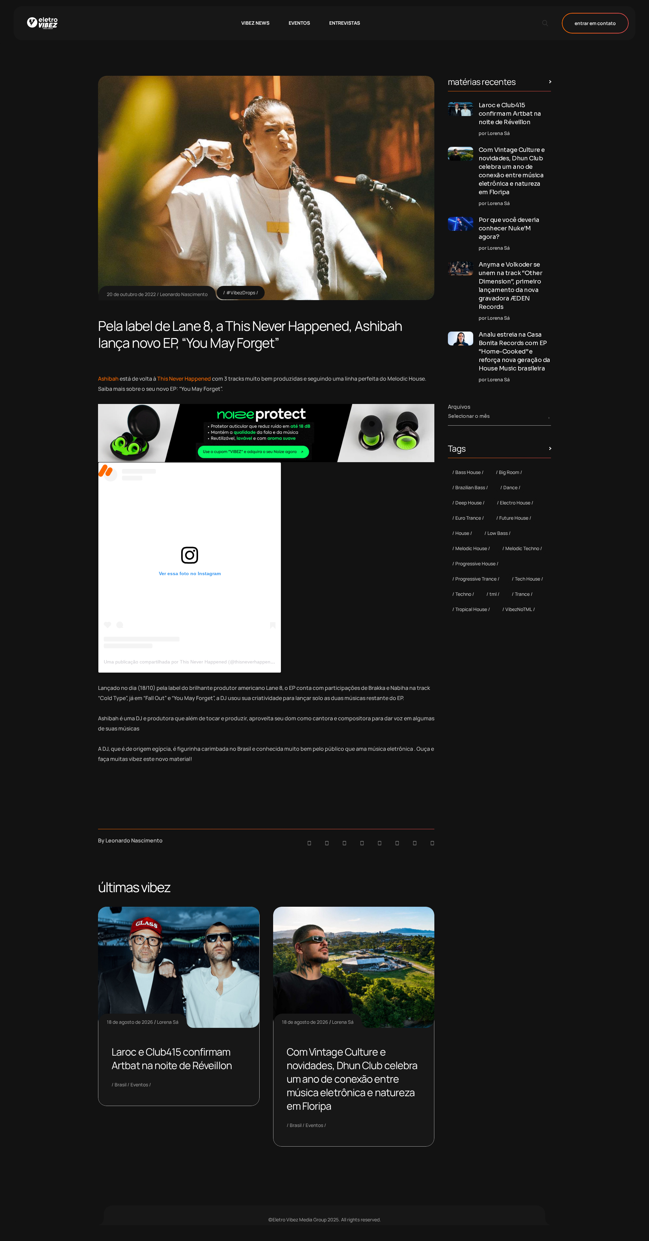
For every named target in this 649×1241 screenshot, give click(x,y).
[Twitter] (415, 843)
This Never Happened (184, 378)
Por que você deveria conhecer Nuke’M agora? (509, 228)
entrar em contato (595, 23)
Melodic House (471, 548)
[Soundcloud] (309, 843)
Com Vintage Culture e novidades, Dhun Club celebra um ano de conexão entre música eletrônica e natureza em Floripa (352, 1079)
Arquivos (459, 406)
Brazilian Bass (470, 487)
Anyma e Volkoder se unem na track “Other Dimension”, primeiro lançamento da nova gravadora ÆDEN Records (510, 286)
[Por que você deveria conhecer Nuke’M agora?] (460, 224)
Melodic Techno (522, 548)
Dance (510, 487)
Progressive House (475, 563)
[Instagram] (380, 843)
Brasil (120, 1084)
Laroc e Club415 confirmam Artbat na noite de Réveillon (172, 1058)
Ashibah (108, 378)
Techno (463, 594)
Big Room (509, 472)
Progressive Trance (476, 579)
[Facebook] (344, 843)
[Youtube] (432, 843)
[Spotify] (327, 843)
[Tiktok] (397, 843)
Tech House (527, 579)
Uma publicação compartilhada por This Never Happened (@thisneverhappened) (191, 661)
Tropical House (471, 609)
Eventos (139, 1084)
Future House (513, 518)
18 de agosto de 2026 (130, 1022)
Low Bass (497, 533)
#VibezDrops (240, 292)
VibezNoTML (518, 609)
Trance (522, 594)
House (462, 533)
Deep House (468, 502)
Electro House (515, 502)
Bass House (468, 472)
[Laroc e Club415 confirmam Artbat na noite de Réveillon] (460, 109)
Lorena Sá (167, 1022)
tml (493, 594)
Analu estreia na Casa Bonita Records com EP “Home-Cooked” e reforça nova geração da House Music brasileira (514, 351)
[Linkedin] (362, 843)
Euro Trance (468, 518)
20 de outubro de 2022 (131, 294)
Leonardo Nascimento (184, 294)
